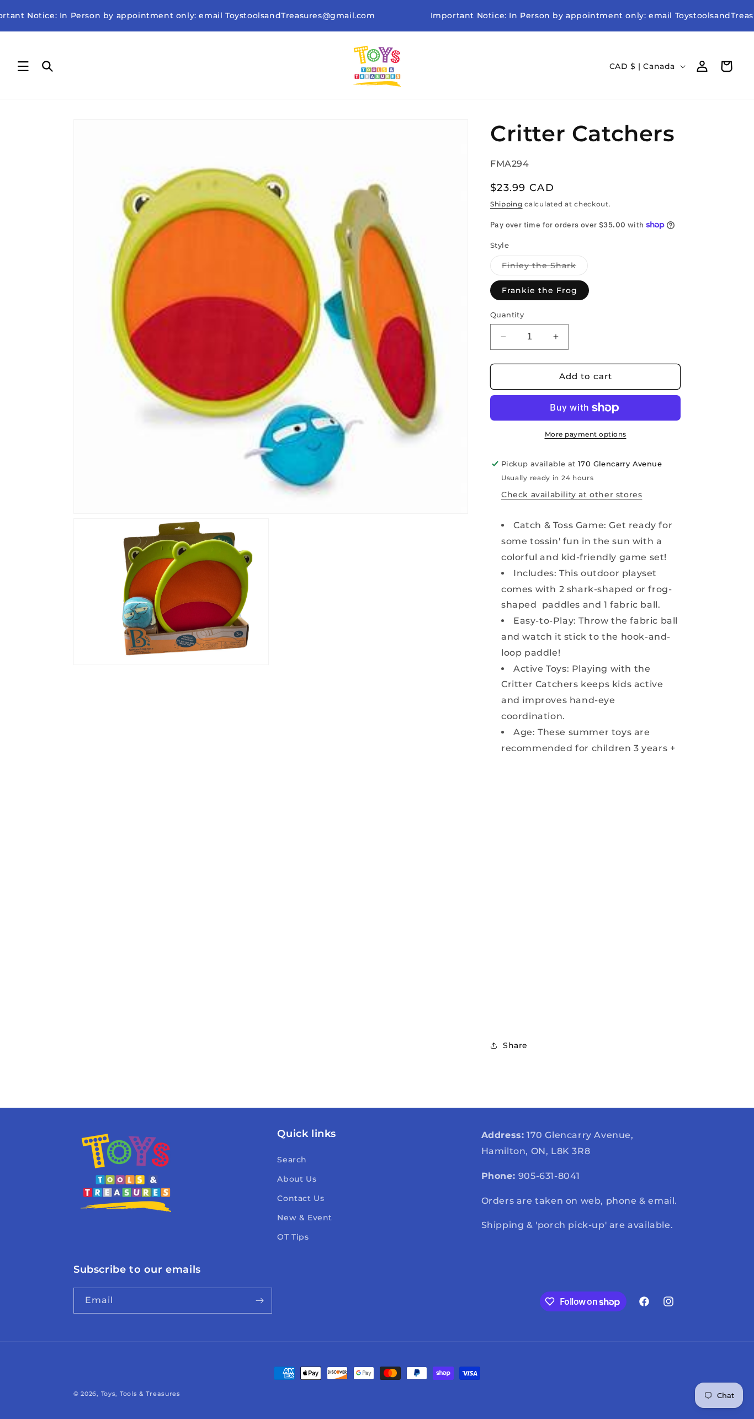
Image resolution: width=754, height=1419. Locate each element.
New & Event (304, 1218)
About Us (296, 1179)
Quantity (507, 314)
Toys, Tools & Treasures (140, 1393)
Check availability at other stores (571, 494)
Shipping (506, 204)
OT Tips (293, 1237)
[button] (23, 66)
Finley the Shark (545, 267)
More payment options (585, 434)
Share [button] (515, 1045)
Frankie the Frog (539, 290)
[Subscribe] (259, 1301)
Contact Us (300, 1198)
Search (292, 1160)
